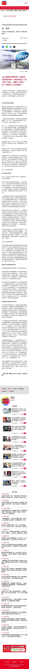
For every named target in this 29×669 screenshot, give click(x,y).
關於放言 (7, 662)
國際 (21, 8)
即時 (2, 8)
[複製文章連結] (14, 46)
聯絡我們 (21, 662)
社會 (17, 8)
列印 (26, 71)
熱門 (6, 8)
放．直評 (9, 16)
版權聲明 (14, 662)
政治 (10, 8)
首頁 (5, 16)
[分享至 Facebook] (3, 46)
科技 (24, 8)
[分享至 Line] (7, 46)
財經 (13, 8)
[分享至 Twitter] (10, 46)
